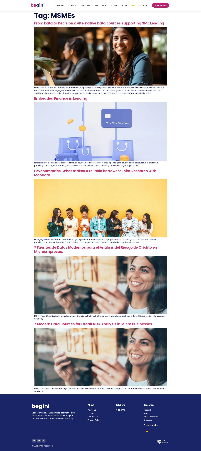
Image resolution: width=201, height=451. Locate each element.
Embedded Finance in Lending (60, 98)
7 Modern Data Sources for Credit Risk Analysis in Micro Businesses (93, 324)
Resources (99, 5)
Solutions (59, 5)
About (124, 5)
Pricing (114, 5)
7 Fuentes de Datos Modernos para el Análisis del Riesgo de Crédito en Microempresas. (95, 249)
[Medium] (43, 440)
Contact (143, 5)
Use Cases (85, 5)
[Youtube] (39, 440)
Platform (72, 5)
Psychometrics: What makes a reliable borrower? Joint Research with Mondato (95, 173)
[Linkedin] (34, 440)
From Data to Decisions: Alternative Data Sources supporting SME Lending (99, 23)
